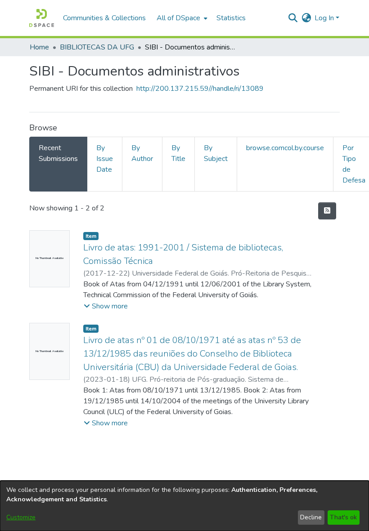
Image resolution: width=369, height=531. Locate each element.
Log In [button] (325, 18)
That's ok (343, 517)
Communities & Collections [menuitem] (104, 18)
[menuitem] (181, 18)
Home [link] (39, 47)
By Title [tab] (178, 153)
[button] (41, 18)
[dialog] (184, 506)
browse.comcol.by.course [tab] (285, 148)
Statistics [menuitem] (231, 18)
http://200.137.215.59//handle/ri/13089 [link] (200, 89)
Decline (311, 517)
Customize (21, 517)
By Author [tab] (142, 153)
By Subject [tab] (216, 153)
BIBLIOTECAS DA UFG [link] (97, 47)
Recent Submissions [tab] (58, 153)
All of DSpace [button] (178, 18)
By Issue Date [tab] (104, 158)
